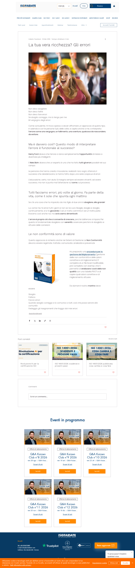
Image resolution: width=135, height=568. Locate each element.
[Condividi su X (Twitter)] (35, 321)
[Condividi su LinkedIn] (40, 321)
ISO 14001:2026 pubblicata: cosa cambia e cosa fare (101, 365)
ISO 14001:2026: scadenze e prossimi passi (67, 365)
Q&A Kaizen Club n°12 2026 (68, 506)
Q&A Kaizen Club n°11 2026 (38, 506)
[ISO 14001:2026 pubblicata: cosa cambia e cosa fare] (101, 351)
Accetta (125, 563)
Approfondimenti (47, 25)
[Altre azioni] (105, 39)
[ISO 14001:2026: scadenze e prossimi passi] (67, 351)
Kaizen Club (33, 25)
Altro (83, 25)
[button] (64, 6)
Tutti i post (21, 25)
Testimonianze (72, 25)
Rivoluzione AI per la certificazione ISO (30, 365)
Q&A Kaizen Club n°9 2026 (67, 456)
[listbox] (64, 6)
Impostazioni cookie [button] (99, 563)
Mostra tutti (113, 339)
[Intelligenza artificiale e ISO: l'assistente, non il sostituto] (33, 351)
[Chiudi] (132, 563)
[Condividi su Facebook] (29, 321)
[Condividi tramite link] (45, 321)
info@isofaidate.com (28, 548)
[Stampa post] (50, 321)
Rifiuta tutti (114, 563)
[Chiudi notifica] (132, 552)
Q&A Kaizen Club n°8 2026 (38, 456)
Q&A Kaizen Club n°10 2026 (97, 456)
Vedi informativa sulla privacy (20, 565)
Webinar (60, 25)
